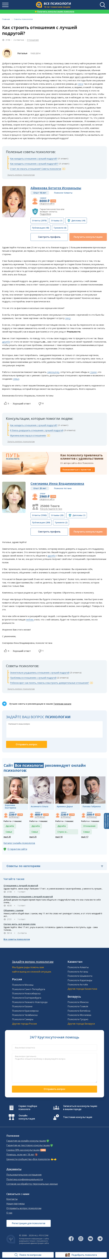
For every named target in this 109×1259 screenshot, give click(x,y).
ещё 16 (58, 836)
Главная (6, 19)
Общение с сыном (13, 910)
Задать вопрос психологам (21, 174)
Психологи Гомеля (78, 1006)
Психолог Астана (63, 488)
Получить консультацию (88, 236)
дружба (6, 341)
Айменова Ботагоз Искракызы (56, 188)
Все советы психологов (17, 939)
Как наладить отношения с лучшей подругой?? (34, 163)
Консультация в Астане (51, 509)
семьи (16, 378)
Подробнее (45, 214)
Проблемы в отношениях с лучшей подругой (33, 677)
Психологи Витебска (79, 1010)
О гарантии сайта (17, 849)
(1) (56, 220)
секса (80, 83)
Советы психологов (23, 19)
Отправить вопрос (54, 1089)
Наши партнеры (15, 1203)
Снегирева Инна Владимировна (57, 483)
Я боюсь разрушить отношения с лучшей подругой (36, 430)
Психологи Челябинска (24, 1015)
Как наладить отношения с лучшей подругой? (33, 158)
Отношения (33, 40)
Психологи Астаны (78, 971)
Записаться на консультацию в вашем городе (80, 1107)
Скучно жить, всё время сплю (20, 924)
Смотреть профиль (49, 236)
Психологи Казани (22, 1006)
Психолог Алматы (63, 192)
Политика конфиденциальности (24, 1179)
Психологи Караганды (80, 980)
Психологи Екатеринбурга (26, 997)
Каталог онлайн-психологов (19, 843)
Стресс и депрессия (62, 832)
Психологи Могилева (79, 1015)
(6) (60, 227)
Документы (13, 1169)
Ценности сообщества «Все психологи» (28, 1159)
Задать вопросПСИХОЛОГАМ (106, 821)
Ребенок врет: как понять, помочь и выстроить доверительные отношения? (49, 682)
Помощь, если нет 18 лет (20, 1154)
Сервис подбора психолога (27, 1107)
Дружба (10, 826)
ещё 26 (7, 836)
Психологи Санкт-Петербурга (28, 989)
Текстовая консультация (77, 1117)
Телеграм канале (62, 703)
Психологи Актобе (78, 984)
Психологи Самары (22, 1019)
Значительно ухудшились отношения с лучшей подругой (39, 672)
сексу (68, 318)
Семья (9, 831)
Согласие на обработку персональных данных (32, 1183)
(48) (40, 227)
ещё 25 (32, 836)
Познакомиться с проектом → (77, 469)
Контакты (11, 1199)
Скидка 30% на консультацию (23, 1150)
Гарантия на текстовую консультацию (28, 1145)
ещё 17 (84, 836)
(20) (57, 515)
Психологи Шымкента (80, 975)
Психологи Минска (78, 1002)
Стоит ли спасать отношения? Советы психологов (35, 168)
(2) (61, 522)
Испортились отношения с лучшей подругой (28, 896)
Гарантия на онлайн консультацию (26, 1140)
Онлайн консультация (27, 1117)
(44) (78, 220)
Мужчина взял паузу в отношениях (28, 435)
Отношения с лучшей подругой (21, 885)
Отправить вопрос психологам (23, 1208)
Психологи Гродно (78, 1019)
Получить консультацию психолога (54, 11)
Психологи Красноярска (25, 1010)
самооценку (53, 372)
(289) (41, 522)
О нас (9, 1212)
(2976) (39, 220)
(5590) (39, 515)
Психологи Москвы (22, 984)
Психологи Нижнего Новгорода (29, 1002)
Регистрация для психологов (28, 1223)
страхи (93, 372)
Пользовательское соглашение (24, 1174)
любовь (30, 619)
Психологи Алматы (78, 967)
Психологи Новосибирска (26, 993)
